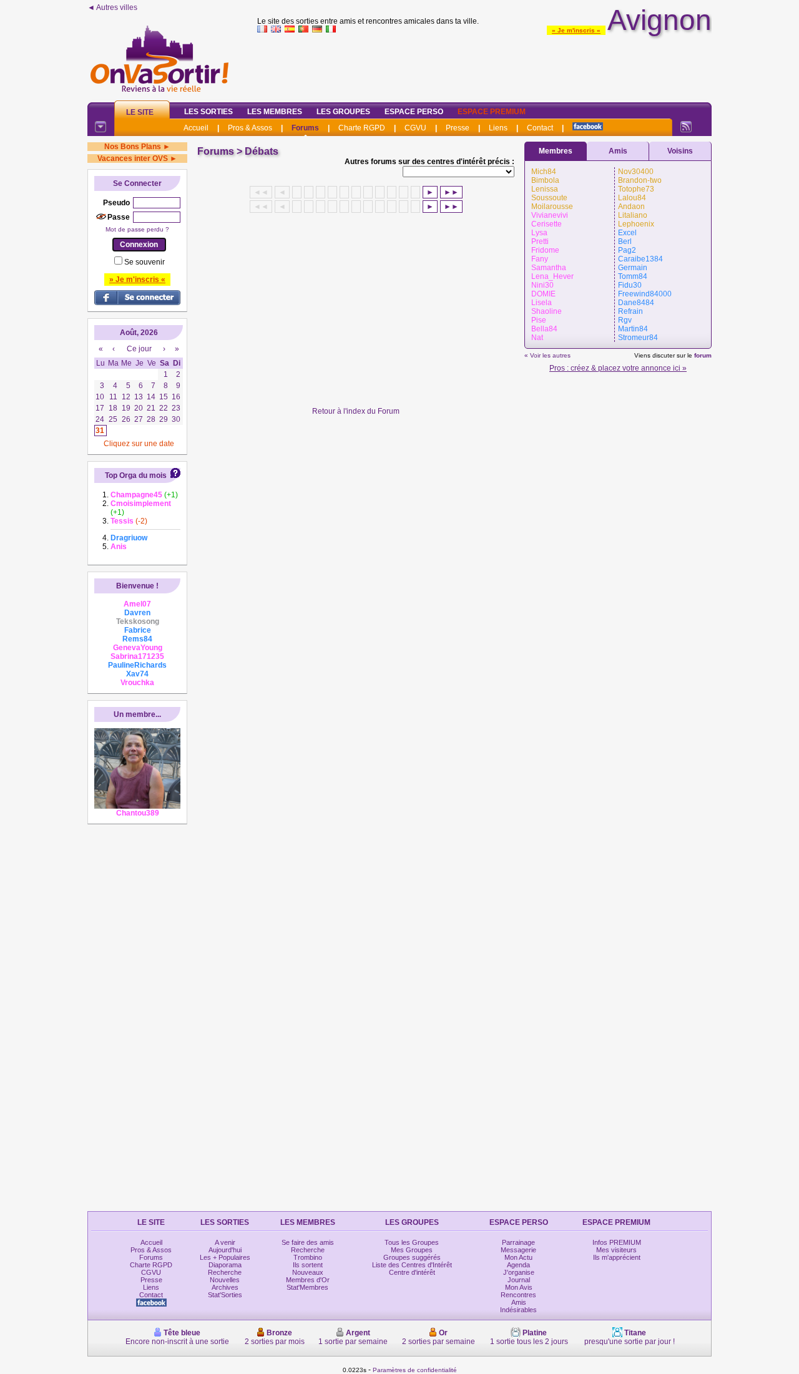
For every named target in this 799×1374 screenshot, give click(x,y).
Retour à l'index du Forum (356, 411)
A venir (225, 1242)
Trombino (307, 1257)
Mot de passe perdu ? (137, 229)
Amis (618, 151)
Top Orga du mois (136, 475)
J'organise (518, 1272)
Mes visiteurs (616, 1250)
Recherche (225, 1272)
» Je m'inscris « (576, 30)
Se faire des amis (308, 1242)
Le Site (140, 112)
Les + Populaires (225, 1257)
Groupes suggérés (412, 1257)
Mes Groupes (412, 1250)
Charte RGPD (361, 128)
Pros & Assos (250, 128)
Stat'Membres (307, 1287)
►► (451, 192)
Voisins (680, 151)
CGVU (415, 128)
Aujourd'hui (225, 1250)
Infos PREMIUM (616, 1242)
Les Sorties (208, 111)
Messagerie (518, 1250)
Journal (518, 1280)
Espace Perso (414, 111)
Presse (457, 128)
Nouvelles (225, 1280)
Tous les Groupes (412, 1242)
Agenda (518, 1265)
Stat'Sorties (225, 1294)
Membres (555, 151)
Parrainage (518, 1242)
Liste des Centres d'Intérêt (412, 1265)
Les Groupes (343, 111)
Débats (261, 151)
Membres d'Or (308, 1280)
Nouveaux (307, 1272)
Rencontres (518, 1294)
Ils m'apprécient (616, 1257)
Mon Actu (518, 1257)
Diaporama (225, 1265)
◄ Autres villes (112, 7)
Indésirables (518, 1309)
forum (703, 355)
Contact (540, 128)
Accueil (196, 128)
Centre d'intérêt (412, 1272)
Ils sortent (308, 1265)
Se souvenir (144, 262)
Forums (305, 128)
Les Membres (274, 111)
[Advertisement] (484, 65)
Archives (225, 1287)
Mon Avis (518, 1287)
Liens (498, 128)
